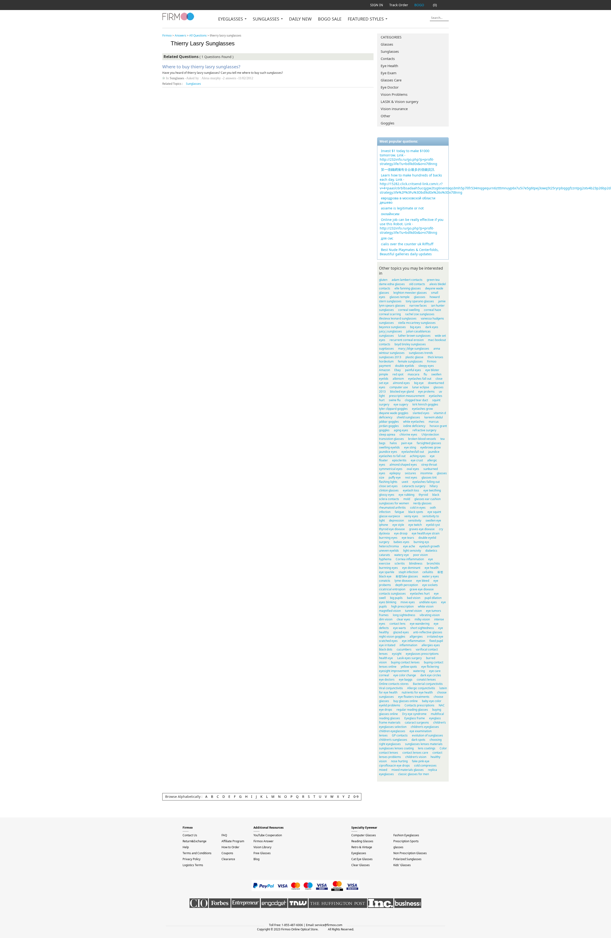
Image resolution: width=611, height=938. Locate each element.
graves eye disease (422, 529)
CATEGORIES (391, 37)
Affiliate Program (232, 841)
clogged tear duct (416, 400)
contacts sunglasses (392, 594)
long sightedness (404, 615)
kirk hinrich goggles (425, 404)
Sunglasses (390, 51)
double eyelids (404, 366)
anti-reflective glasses (427, 632)
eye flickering (430, 667)
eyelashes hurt (420, 594)
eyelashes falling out (426, 482)
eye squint (434, 512)
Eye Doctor (390, 87)
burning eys (421, 542)
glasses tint (429, 477)
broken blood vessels (422, 439)
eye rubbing (406, 495)
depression (396, 520)
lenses (383, 735)
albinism (398, 379)
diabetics (431, 551)
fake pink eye (420, 761)
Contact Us (190, 835)
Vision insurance (394, 108)
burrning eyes (388, 538)
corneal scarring (390, 314)
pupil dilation (433, 598)
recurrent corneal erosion (407, 340)
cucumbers (404, 649)
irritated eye (435, 636)
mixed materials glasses (407, 770)
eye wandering (419, 624)
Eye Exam (388, 72)
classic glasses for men (413, 774)
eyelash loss (411, 490)
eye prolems (426, 391)
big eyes (415, 327)
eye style (398, 525)
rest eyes (411, 477)
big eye (419, 383)
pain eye (406, 443)
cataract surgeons (417, 722)
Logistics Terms (193, 865)
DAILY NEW (300, 19)
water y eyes (430, 576)
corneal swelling (409, 310)
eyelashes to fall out (392, 456)
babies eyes (401, 542)
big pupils (396, 598)
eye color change (404, 675)
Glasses (387, 44)
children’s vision (415, 757)
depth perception (406, 585)
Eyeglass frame (414, 718)
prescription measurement (407, 396)
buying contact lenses (405, 662)
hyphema (385, 559)
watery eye (401, 555)
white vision (425, 606)
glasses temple (400, 297)
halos (393, 443)
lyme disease (403, 581)
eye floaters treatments (413, 697)
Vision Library (262, 847)
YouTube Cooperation (267, 835)
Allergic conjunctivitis (421, 688)
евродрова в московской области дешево (407, 200)
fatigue (399, 512)
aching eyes (418, 456)
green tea (433, 280)
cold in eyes (418, 508)
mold (406, 499)
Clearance (228, 859)
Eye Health (389, 65)
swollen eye (433, 520)
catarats (384, 555)
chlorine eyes (408, 434)
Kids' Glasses (402, 865)
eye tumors (433, 611)
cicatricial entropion (392, 589)
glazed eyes (401, 632)
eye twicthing (432, 490)
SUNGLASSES (266, 19)
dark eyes (431, 327)
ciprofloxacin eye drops (394, 765)
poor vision (420, 555)
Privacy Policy (191, 859)
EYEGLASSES (231, 19)
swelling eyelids (389, 447)
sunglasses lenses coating (396, 748)
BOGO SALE (330, 19)
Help (186, 847)
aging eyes (401, 430)
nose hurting (399, 761)
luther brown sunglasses (414, 336)
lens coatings (426, 748)
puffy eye (395, 477)
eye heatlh (431, 568)
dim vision (385, 619)
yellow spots (409, 667)
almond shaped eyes (403, 465)
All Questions (198, 35)
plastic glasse (414, 357)
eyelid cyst (433, 525)
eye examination (421, 731)
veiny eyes (411, 516)
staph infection (408, 572)
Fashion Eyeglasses (406, 835)
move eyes (407, 602)
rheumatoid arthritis (392, 508)
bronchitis (433, 563)
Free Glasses (262, 853)
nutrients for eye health (417, 692)
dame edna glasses (392, 284)
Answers (180, 35)
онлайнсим (390, 214)
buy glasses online (405, 701)
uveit (405, 482)
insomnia (426, 473)
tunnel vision (413, 611)
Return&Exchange (194, 841)
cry (441, 529)
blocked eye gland (402, 391)
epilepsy (395, 473)
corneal (384, 675)
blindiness (415, 563)
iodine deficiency (414, 426)
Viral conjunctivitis (391, 688)
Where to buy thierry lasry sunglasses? (201, 66)
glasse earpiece (389, 516)
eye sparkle (386, 572)
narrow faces (418, 306)
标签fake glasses (407, 576)
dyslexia (384, 533)
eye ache (409, 546)
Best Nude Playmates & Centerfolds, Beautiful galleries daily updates (409, 251)
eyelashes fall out (419, 379)
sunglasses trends (421, 353)
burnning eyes (388, 568)
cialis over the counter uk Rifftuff (407, 244)
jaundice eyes (388, 452)
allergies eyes (430, 645)
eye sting (410, 447)
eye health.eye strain (425, 533)
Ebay (397, 370)
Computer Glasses (363, 835)
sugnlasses (386, 348)
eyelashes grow (422, 409)
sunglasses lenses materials (423, 744)
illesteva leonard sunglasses (397, 318)
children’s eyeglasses (425, 727)
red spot (397, 374)
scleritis (400, 563)
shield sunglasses (408, 417)
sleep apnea (387, 434)
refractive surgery (424, 430)
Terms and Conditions (197, 853)
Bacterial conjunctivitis (428, 684)
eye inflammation (413, 641)
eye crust (417, 460)
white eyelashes (413, 422)
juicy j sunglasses (390, 331)
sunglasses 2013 (390, 357)
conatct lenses (426, 679)
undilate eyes (428, 602)
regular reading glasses (412, 710)
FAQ (224, 835)
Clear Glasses (360, 865)
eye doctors (387, 679)
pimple (383, 374)
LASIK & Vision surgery (399, 101)
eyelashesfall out (412, 452)
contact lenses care (415, 753)
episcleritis (399, 460)
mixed (383, 770)
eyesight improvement (394, 671)
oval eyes (413, 469)
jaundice (433, 452)
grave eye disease (422, 589)
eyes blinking (387, 602)
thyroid (423, 495)
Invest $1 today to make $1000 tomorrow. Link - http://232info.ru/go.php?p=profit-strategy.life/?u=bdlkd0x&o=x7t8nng (408, 157)
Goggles (387, 123)
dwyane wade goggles (393, 413)
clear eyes (403, 619)
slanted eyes (421, 413)
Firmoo (167, 35)
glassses (419, 297)
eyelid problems (389, 705)
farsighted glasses (429, 443)
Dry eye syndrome (414, 714)
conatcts (384, 581)
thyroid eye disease (392, 529)
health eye (386, 658)
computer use (399, 387)
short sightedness (422, 628)
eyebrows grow (430, 447)
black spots (415, 512)
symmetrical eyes (390, 469)
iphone (383, 525)
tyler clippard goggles (393, 409)
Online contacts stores (394, 684)
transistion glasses (391, 439)
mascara (413, 374)
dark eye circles (430, 675)
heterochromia (389, 546)
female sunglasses (410, 361)
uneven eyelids (389, 551)
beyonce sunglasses (392, 327)
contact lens (398, 624)
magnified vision (390, 611)
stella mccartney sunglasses (417, 323)
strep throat (429, 465)
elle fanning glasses (408, 288)
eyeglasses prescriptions (422, 654)
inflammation (408, 645)
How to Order (230, 847)
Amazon (384, 370)
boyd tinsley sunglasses (410, 344)
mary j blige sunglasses (413, 348)
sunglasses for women (394, 503)
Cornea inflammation (410, 559)
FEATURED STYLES (366, 19)
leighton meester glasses (410, 293)
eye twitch (415, 525)
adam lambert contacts (407, 280)
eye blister (432, 370)
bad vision (413, 598)
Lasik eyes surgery (409, 658)
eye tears (408, 538)
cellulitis (427, 572)
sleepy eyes (426, 366)
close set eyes (388, 486)
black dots (385, 649)
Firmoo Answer (263, 841)
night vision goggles (392, 636)
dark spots (418, 740)
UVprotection (430, 434)
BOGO (419, 5)
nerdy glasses (422, 503)
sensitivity (414, 520)
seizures (410, 473)
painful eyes (413, 370)
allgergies (416, 636)
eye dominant (411, 568)
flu (425, 374)
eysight (396, 654)
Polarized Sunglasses (407, 859)
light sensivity (412, 551)
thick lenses (435, 357)
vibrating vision (430, 615)
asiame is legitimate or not (402, 208)
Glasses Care (391, 80)
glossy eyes (386, 495)
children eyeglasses (392, 731)
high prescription (402, 606)
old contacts (417, 284)
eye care (435, 671)
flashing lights (388, 482)
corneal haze (432, 310)
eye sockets (430, 585)
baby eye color (431, 701)
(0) (435, 5)
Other (385, 115)
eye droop (400, 533)
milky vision (422, 619)
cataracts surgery (413, 486)
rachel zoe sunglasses (419, 314)
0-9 (355, 796)
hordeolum (386, 361)
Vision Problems (394, 94)
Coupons (227, 853)
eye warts (399, 628)
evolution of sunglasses (427, 735)
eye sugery (401, 404)
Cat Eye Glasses (362, 859)
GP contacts (400, 735)
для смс (387, 238)
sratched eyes (388, 641)
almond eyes (401, 383)
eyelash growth (429, 546)
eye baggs (405, 679)
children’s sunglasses (393, 740)
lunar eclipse (420, 387)
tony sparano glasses (420, 301)
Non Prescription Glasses (410, 853)
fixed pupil (436, 641)
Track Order (398, 5)
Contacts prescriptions (419, 705)
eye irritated (387, 645)
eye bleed (422, 581)
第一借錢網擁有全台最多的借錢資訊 (407, 169)
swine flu (394, 400)
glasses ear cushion (427, 499)
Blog (256, 859)
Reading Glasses (362, 841)
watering (419, 671)
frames (384, 615)
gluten (383, 280)
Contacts (388, 58)
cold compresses (425, 765)
